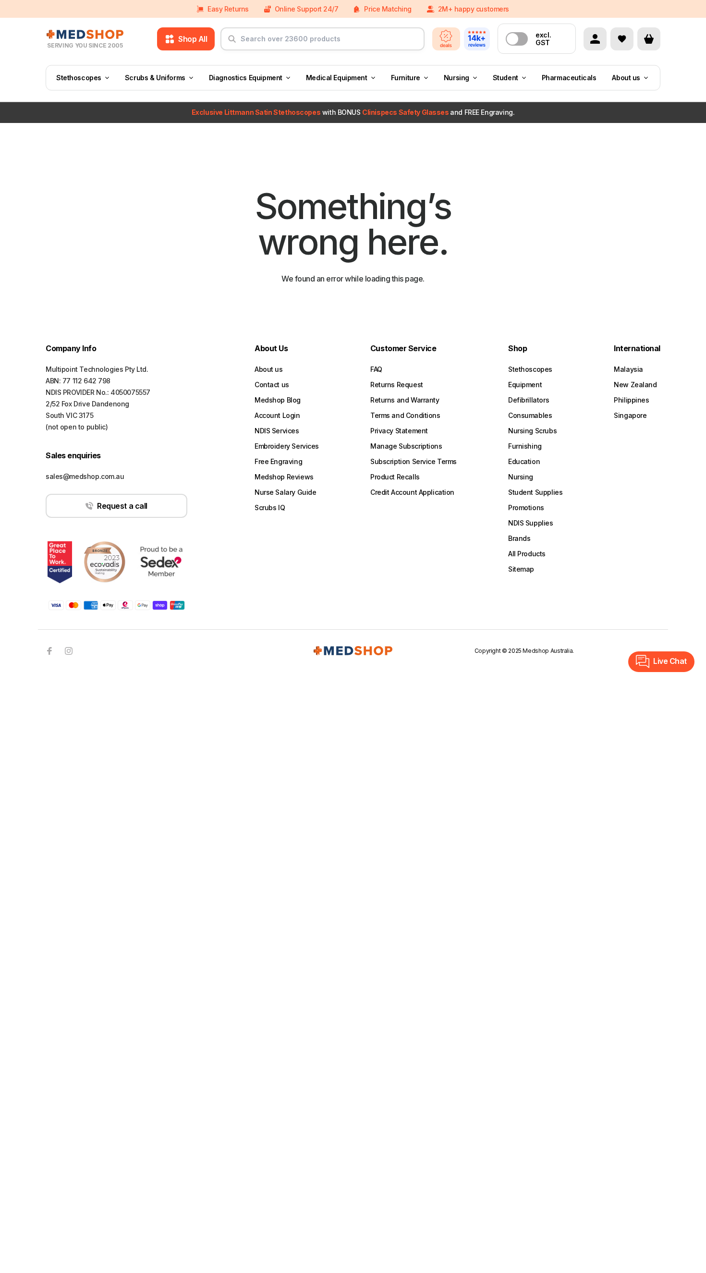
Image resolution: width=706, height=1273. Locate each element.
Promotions (526, 507)
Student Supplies (535, 492)
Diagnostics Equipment (245, 77)
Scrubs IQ (270, 507)
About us (626, 77)
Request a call (122, 506)
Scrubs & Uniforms (155, 77)
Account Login (277, 415)
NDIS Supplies (530, 523)
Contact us (272, 384)
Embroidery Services (287, 446)
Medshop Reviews (284, 477)
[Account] (595, 38)
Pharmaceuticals (569, 77)
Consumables (530, 415)
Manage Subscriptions (406, 446)
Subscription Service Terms (413, 461)
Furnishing (525, 446)
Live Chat (670, 661)
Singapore (630, 415)
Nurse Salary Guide (285, 492)
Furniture (405, 77)
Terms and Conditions (405, 415)
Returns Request (396, 384)
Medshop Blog (278, 400)
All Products (527, 554)
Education (524, 461)
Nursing (456, 77)
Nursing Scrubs (532, 431)
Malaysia (628, 369)
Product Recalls (395, 477)
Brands (519, 538)
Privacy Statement (399, 431)
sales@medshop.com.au (85, 476)
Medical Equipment (336, 77)
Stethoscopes (78, 77)
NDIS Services (277, 431)
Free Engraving (278, 461)
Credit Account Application (412, 492)
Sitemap (521, 569)
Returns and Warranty (404, 400)
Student (505, 77)
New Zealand (635, 384)
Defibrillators (528, 400)
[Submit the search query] (232, 43)
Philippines (631, 400)
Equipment (525, 384)
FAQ (376, 369)
